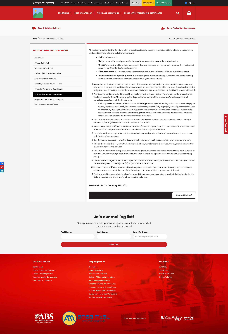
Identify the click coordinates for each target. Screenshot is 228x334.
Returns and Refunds (44, 68)
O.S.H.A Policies (165, 277)
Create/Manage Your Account (48, 84)
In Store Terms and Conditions (48, 94)
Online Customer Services (44, 270)
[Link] (38, 13)
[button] (178, 13)
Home (35, 38)
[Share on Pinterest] (2, 167)
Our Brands (163, 270)
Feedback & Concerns (42, 280)
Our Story (163, 267)
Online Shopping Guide (43, 273)
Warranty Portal (42, 63)
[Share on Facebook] (2, 163)
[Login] (193, 3)
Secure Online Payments (45, 78)
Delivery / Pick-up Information (48, 73)
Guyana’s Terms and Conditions (49, 99)
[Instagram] (190, 3)
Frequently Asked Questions (45, 277)
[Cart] (189, 13)
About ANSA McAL (166, 273)
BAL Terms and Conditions (46, 104)
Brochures (39, 57)
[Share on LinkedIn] (2, 170)
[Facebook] (186, 3)
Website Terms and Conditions (48, 89)
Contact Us (38, 267)
